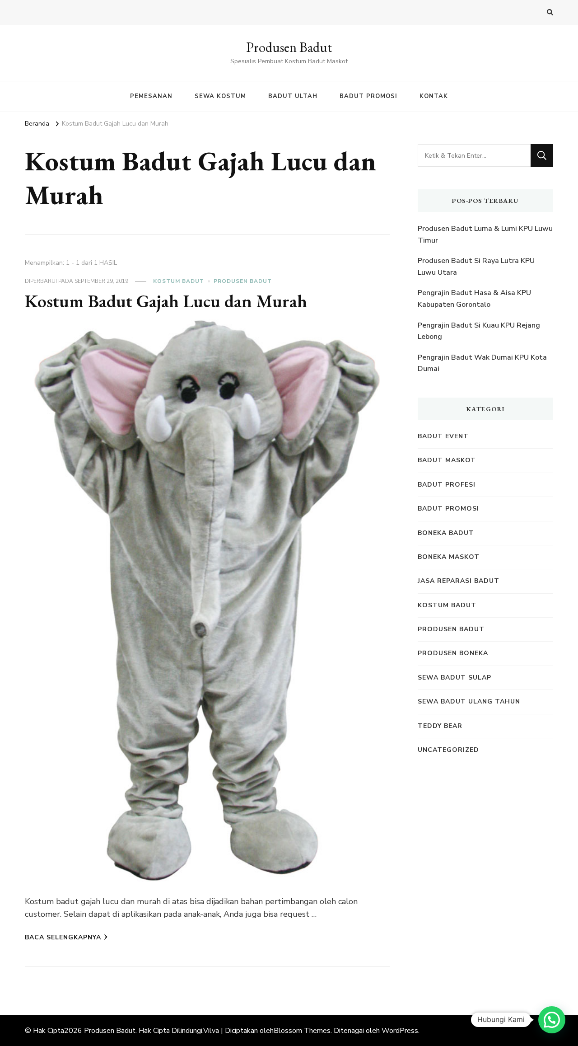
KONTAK (434, 96)
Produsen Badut (289, 47)
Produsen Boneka (453, 653)
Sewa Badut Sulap (454, 677)
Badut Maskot (447, 460)
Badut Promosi (448, 508)
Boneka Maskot (449, 557)
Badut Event (443, 436)
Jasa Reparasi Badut (458, 581)
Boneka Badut (446, 533)
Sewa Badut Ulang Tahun (469, 701)
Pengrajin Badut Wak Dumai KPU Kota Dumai (482, 363)
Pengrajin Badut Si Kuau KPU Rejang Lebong (479, 331)
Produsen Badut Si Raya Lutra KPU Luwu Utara (476, 266)
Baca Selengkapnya (63, 937)
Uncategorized (448, 750)
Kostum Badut (178, 281)
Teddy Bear (440, 726)
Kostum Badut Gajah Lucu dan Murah (166, 301)
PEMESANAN (151, 96)
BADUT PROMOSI (368, 96)
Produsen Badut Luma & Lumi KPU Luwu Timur (485, 234)
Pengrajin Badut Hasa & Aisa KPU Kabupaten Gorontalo (474, 299)
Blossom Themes (302, 1031)
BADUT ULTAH (292, 96)
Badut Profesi (446, 484)
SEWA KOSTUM (220, 96)
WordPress (400, 1031)
